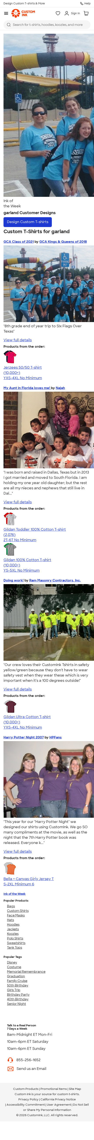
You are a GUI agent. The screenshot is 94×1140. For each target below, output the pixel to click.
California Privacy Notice (58, 1099)
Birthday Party (18, 995)
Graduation (16, 976)
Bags (11, 906)
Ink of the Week (14, 894)
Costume (14, 967)
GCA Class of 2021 (18, 242)
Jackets (13, 929)
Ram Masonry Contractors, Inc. (55, 580)
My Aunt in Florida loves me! (27, 388)
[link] (23, 13)
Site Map (75, 1089)
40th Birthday (17, 999)
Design (27, 222)
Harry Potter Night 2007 (23, 737)
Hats (10, 920)
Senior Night (16, 1004)
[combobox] (47, 24)
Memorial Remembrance (26, 972)
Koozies (13, 934)
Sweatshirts (16, 943)
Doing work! (13, 580)
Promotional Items (53, 1089)
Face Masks (16, 915)
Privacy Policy (28, 1099)
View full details (17, 340)
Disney (12, 962)
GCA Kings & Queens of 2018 (63, 242)
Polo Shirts (15, 938)
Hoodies (13, 925)
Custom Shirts (18, 911)
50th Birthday (17, 985)
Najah (60, 388)
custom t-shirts (68, 1094)
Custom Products (25, 1089)
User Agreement (59, 1105)
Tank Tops (14, 948)
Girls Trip (13, 990)
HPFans (55, 737)
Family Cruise (17, 981)
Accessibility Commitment (26, 1105)
